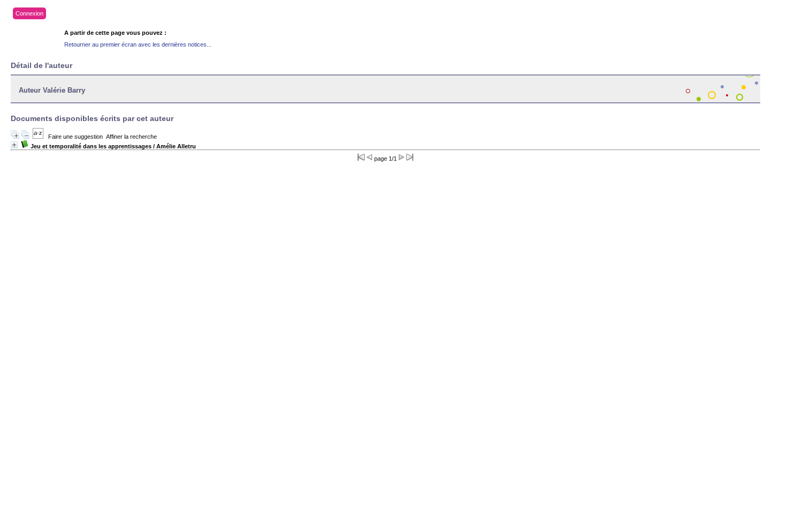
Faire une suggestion (75, 136)
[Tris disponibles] (38, 136)
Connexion (29, 13)
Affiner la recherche (131, 136)
